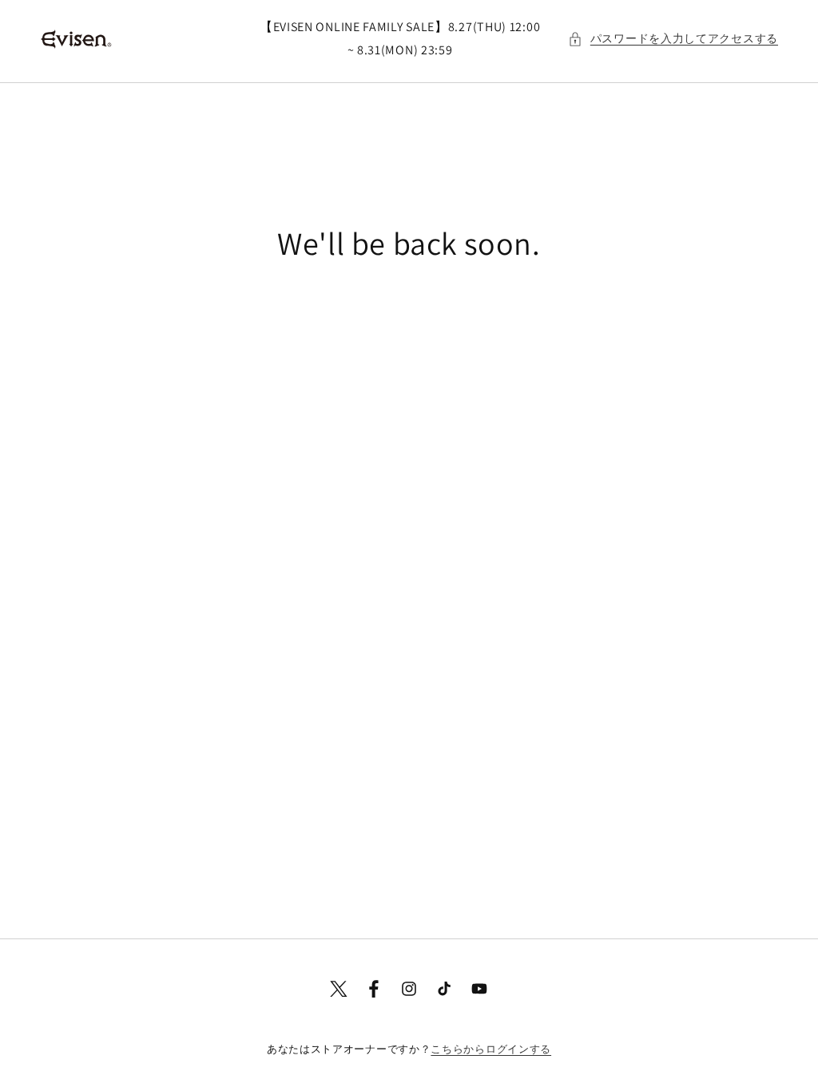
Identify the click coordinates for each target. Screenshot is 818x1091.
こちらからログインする (491, 1049)
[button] (673, 39)
